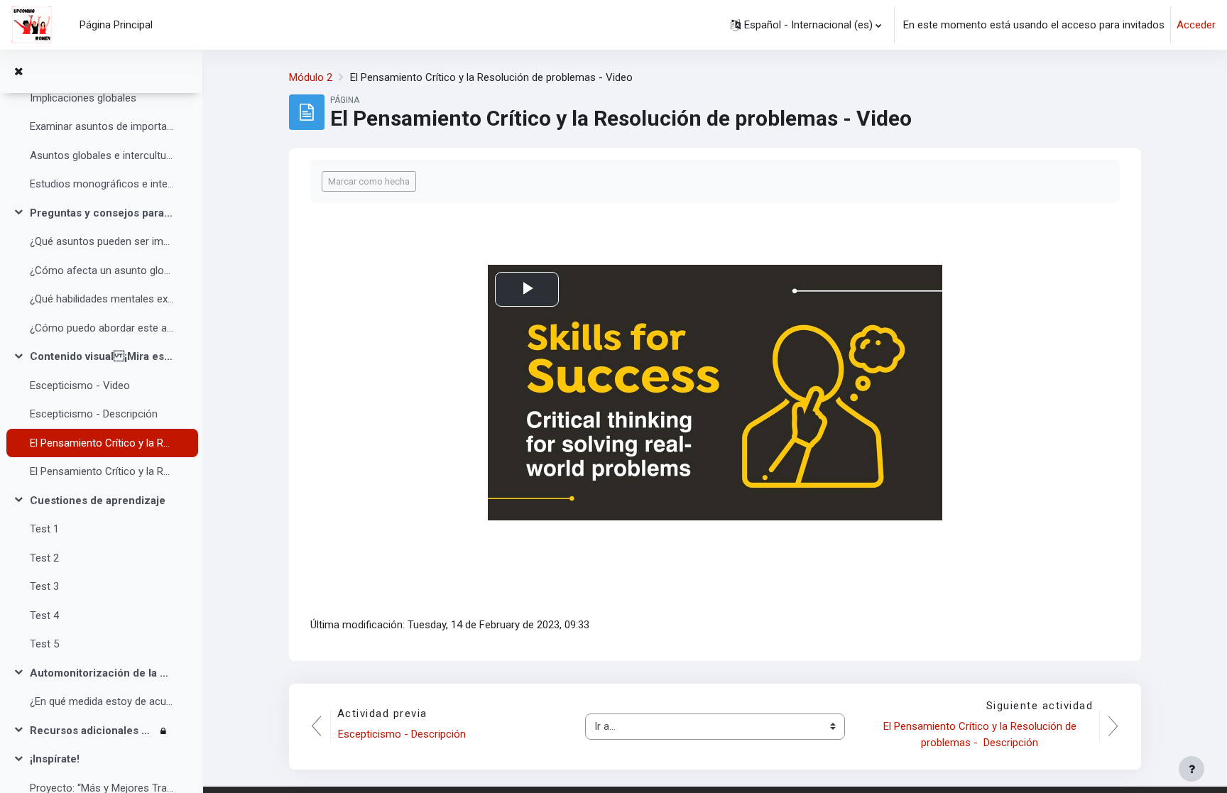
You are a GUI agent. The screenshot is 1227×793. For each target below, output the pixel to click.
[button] (806, 25)
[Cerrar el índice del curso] (18, 72)
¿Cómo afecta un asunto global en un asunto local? (102, 270)
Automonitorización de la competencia (102, 673)
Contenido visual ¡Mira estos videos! (102, 356)
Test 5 (44, 644)
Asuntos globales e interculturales (102, 155)
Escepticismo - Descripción (94, 414)
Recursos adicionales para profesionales (92, 730)
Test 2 (44, 558)
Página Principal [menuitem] (116, 24)
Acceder (1196, 24)
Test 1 (44, 529)
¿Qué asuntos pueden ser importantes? (102, 241)
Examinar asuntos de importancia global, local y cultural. (102, 126)
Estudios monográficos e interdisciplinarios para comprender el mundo (102, 183)
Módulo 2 (310, 77)
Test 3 (44, 586)
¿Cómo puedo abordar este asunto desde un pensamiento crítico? (102, 328)
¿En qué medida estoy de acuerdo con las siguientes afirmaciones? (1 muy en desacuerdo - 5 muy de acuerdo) (102, 701)
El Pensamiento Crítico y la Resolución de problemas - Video (102, 443)
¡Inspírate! (55, 759)
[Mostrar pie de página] (1191, 769)
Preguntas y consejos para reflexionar (102, 213)
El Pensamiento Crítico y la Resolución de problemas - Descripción (102, 471)
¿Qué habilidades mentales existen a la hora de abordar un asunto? (102, 298)
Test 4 (44, 615)
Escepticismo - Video (80, 385)
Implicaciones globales (83, 98)
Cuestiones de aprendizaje (97, 500)
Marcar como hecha (369, 181)
